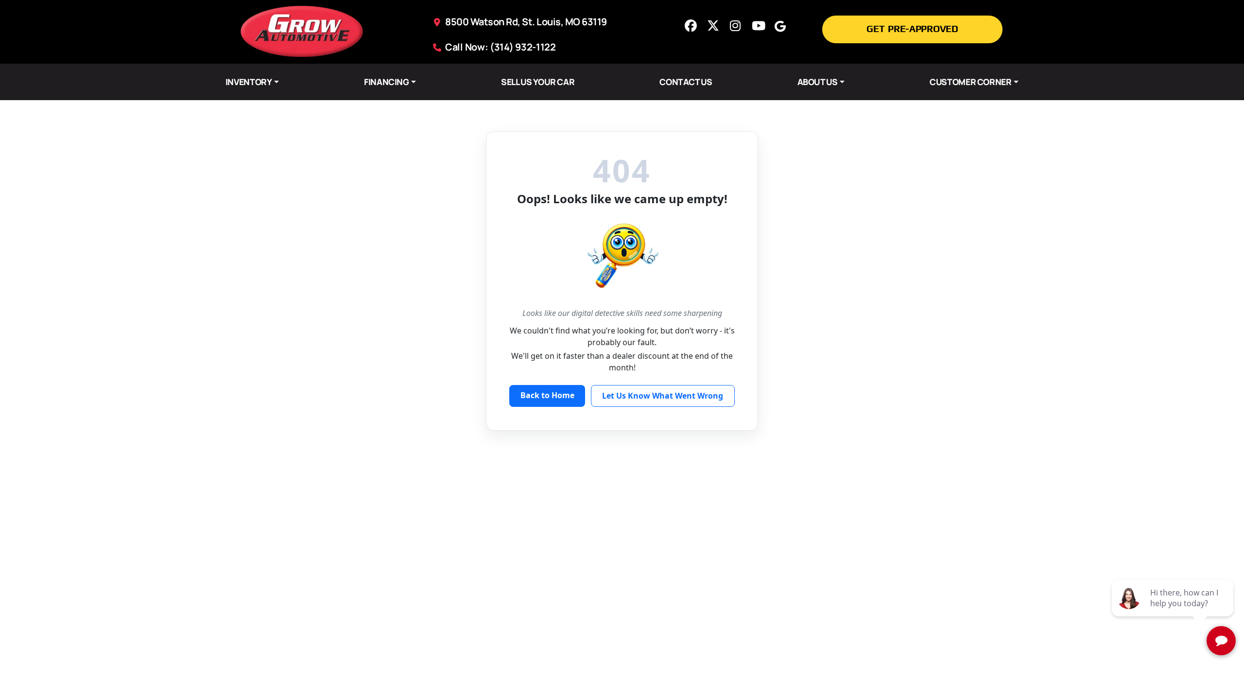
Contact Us (685, 82)
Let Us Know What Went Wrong (662, 395)
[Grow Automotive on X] (713, 25)
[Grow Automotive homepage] (302, 30)
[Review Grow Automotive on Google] (780, 25)
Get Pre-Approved (912, 28)
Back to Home (547, 395)
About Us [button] (817, 82)
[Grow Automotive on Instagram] (735, 25)
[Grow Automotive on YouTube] (757, 25)
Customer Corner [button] (971, 82)
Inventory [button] (248, 82)
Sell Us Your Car (537, 82)
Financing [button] (386, 82)
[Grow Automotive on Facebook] (690, 25)
